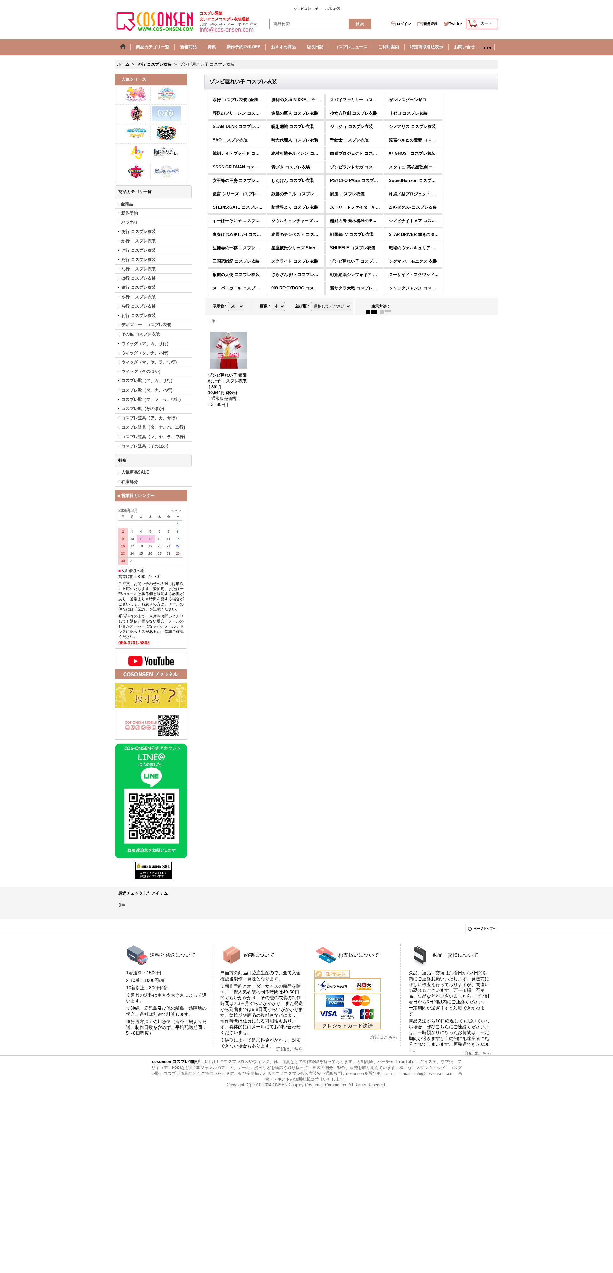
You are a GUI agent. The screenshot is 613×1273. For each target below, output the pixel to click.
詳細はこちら (289, 1049)
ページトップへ (485, 928)
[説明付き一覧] (387, 312)
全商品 (127, 203)
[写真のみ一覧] (373, 312)
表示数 (219, 306)
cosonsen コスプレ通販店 (176, 1061)
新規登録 (430, 24)
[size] (151, 695)
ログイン (404, 24)
